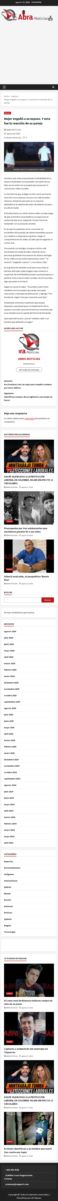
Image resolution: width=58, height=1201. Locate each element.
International (10, 880)
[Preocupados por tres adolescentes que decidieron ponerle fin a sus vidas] (29, 508)
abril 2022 (8, 842)
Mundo (7, 893)
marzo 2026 (9, 663)
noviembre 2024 (11, 765)
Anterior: (28, 384)
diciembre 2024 (11, 759)
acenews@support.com (17, 1184)
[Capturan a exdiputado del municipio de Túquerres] (29, 1028)
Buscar (8, 592)
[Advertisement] (29, 51)
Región (7, 925)
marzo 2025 (9, 740)
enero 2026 (9, 676)
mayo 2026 (9, 650)
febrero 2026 (10, 669)
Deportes (8, 861)
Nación (7, 113)
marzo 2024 (9, 817)
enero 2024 (9, 830)
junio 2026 (9, 644)
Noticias (8, 912)
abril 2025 (8, 733)
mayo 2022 (9, 836)
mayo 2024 (9, 804)
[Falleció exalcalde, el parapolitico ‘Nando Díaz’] (29, 556)
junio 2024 (9, 798)
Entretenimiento (12, 867)
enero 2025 (9, 753)
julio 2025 (8, 714)
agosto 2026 (10, 631)
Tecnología (9, 932)
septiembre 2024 (12, 778)
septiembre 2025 (12, 701)
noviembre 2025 (11, 689)
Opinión (8, 919)
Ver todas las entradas (29, 369)
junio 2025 (9, 721)
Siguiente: (28, 397)
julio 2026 (8, 637)
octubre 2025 (10, 695)
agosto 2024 (10, 785)
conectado (29, 418)
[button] (4, 87)
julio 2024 (8, 791)
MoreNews (22, 1198)
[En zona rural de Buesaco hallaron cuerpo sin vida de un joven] (29, 980)
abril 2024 (8, 810)
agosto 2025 (10, 708)
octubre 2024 (10, 772)
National (8, 906)
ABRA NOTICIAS (13, 130)
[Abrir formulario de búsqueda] (53, 87)
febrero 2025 (10, 746)
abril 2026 (8, 657)
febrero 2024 (10, 823)
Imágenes (9, 874)
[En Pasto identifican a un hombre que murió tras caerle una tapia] (29, 1128)
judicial (7, 887)
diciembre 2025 (11, 682)
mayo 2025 (9, 727)
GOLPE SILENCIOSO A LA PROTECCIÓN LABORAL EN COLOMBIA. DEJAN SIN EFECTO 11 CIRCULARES (28, 480)
